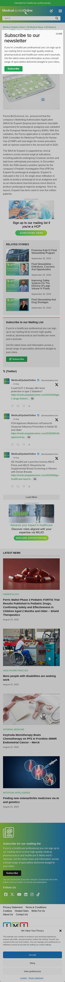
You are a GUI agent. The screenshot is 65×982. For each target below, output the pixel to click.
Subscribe (13, 68)
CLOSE (59, 34)
